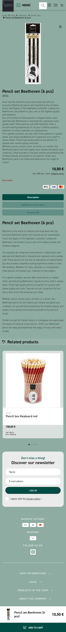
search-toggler (43, 5)
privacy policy (33, 498)
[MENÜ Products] (18, 5)
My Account (49, 5)
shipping (12, 434)
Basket (62, 5)
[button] (29, 444)
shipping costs (57, 173)
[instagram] (33, 552)
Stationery (23, 15)
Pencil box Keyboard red (21, 416)
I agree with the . (26, 498)
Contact (56, 5)
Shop (13, 15)
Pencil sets (36, 15)
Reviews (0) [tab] (33, 212)
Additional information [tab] (33, 204)
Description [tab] (33, 197)
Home (5, 15)
